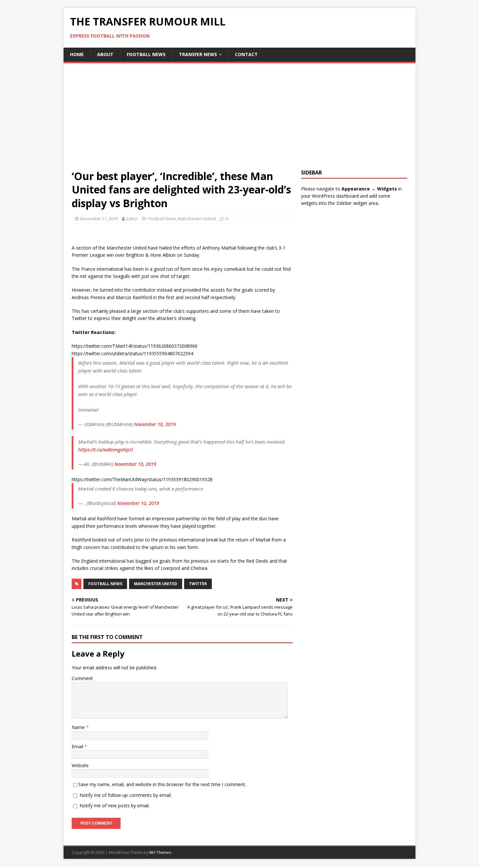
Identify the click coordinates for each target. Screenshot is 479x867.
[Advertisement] (239, 120)
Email (78, 746)
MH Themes (160, 852)
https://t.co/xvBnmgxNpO (105, 449)
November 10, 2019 (155, 424)
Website (80, 765)
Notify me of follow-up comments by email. (126, 795)
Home (77, 54)
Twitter (198, 583)
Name (79, 727)
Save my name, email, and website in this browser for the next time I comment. (162, 784)
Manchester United (197, 218)
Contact (246, 54)
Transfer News (198, 54)
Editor (132, 218)
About (105, 54)
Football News (146, 54)
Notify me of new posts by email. (115, 805)
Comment (82, 678)
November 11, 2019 (99, 218)
